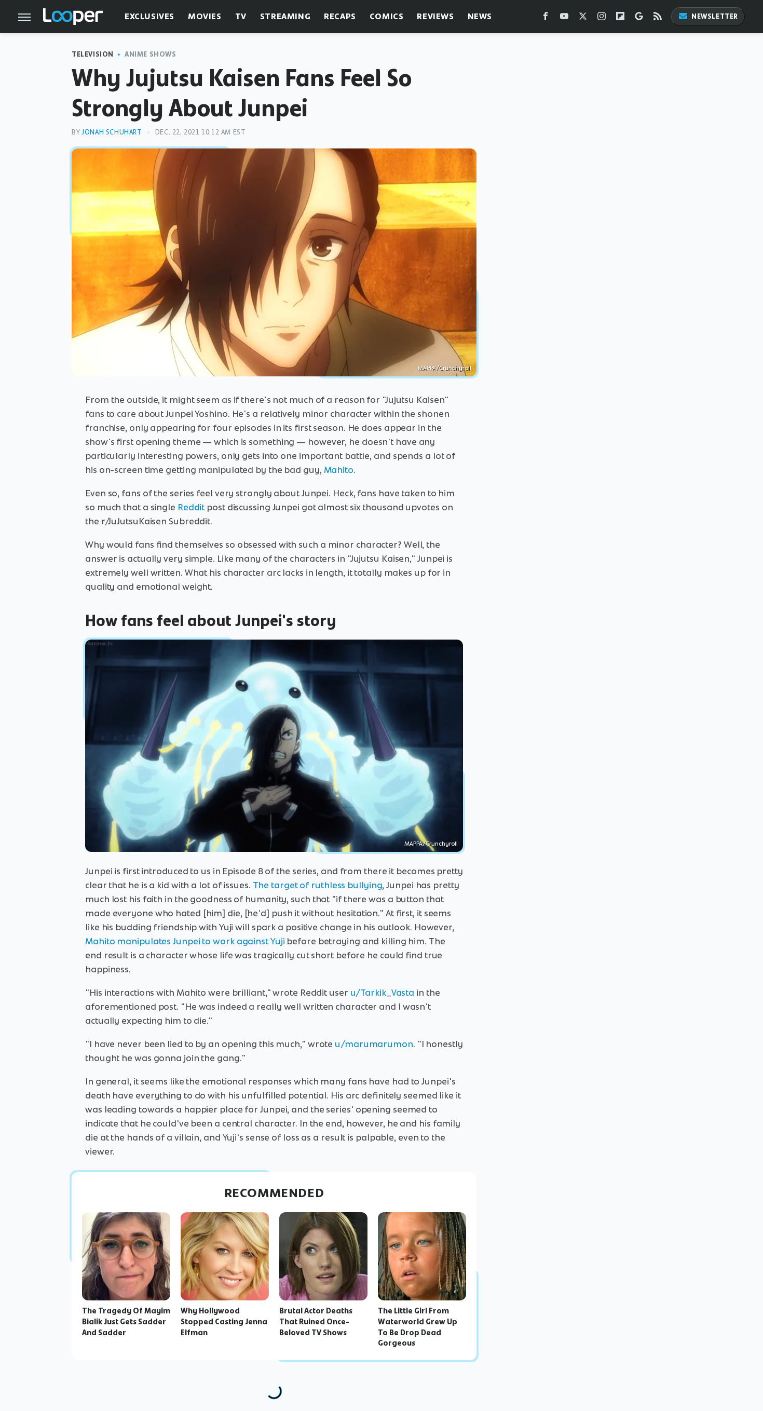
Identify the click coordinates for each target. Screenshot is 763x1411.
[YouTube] (564, 18)
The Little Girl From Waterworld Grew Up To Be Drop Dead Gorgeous (417, 1327)
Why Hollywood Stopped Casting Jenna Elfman (224, 1322)
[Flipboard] (620, 18)
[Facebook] (545, 18)
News (480, 16)
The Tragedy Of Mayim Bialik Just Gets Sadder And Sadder (126, 1322)
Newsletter (714, 16)
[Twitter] (583, 18)
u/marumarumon (374, 1044)
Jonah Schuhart (111, 132)
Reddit (191, 507)
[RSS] (657, 18)
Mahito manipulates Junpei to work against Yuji (184, 941)
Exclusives (149, 16)
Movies (205, 16)
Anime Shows (150, 54)
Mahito (338, 470)
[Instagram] (601, 18)
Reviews (435, 16)
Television (93, 54)
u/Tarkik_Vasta (382, 992)
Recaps (340, 16)
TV (241, 16)
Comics (387, 16)
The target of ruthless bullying (318, 885)
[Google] (639, 18)
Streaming (285, 16)
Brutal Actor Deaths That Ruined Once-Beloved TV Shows (315, 1322)
